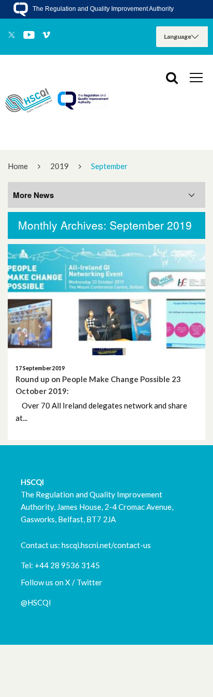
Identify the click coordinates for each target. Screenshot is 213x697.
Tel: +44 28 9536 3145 (60, 565)
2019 (59, 166)
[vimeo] (46, 35)
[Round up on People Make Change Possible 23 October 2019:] (106, 299)
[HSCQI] (57, 102)
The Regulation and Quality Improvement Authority (102, 8)
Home (18, 166)
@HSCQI (36, 602)
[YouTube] (29, 35)
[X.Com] (11, 35)
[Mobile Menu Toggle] (196, 77)
